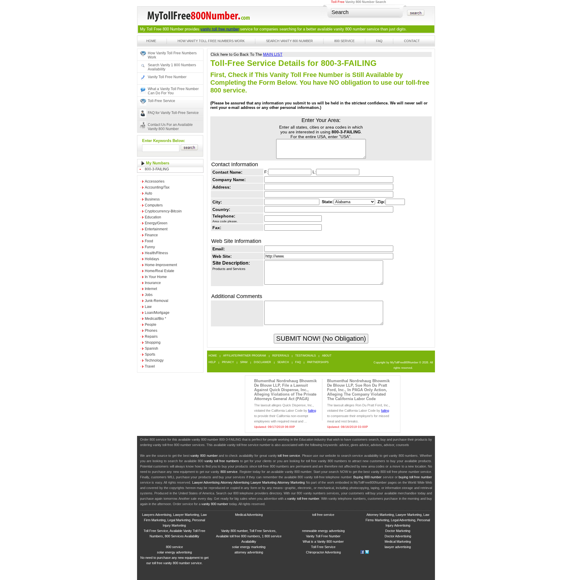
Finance (151, 235)
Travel (150, 366)
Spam (244, 362)
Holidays (152, 259)
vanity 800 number (350, 29)
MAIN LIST (272, 54)
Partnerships (318, 362)
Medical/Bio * (155, 319)
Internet (151, 289)
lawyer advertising (398, 547)
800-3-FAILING (157, 169)
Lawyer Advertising (206, 482)
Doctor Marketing (397, 531)
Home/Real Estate (159, 271)
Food (149, 241)
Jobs (149, 295)
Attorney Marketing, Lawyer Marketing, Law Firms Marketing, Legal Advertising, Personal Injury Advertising (398, 520)
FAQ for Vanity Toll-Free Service (173, 113)
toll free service (289, 455)
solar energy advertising (174, 552)
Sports (150, 354)
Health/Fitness (156, 253)
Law (148, 307)
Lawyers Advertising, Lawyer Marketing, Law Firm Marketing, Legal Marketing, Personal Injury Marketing (174, 520)
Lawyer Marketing (263, 482)
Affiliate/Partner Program (244, 355)
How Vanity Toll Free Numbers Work (211, 41)
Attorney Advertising (234, 482)
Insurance (153, 283)
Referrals (280, 355)
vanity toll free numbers (221, 461)
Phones (151, 330)
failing (312, 410)
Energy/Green (156, 223)
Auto (148, 193)
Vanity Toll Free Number (167, 77)
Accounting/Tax (157, 187)
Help (212, 362)
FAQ (379, 41)
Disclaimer (262, 362)
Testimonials (305, 355)
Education (153, 217)
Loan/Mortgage (157, 313)
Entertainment (156, 229)
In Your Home (156, 277)
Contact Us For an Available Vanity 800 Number (170, 127)
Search (283, 362)
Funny (150, 247)
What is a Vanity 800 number (323, 541)
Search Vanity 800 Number (289, 41)
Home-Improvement (161, 265)
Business (152, 199)
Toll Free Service (323, 547)
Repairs (151, 336)
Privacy (228, 362)
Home (151, 41)
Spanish (151, 348)
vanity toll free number (219, 29)
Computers (154, 205)
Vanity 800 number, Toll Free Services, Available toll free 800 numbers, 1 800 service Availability (249, 536)
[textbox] (365, 12)
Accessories (154, 181)
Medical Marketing (398, 541)
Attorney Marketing (291, 482)
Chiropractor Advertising (323, 552)
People (150, 325)
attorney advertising (248, 552)
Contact (412, 41)
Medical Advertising (249, 514)
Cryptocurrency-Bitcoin (163, 211)
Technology (154, 360)
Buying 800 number (367, 477)
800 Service (344, 41)
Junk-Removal (156, 301)
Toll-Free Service (161, 101)
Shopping (153, 342)
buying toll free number (415, 477)
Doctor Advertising (398, 536)
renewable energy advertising (323, 531)
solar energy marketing (248, 547)
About (327, 355)
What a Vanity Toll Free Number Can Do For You (173, 91)
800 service (228, 471)
